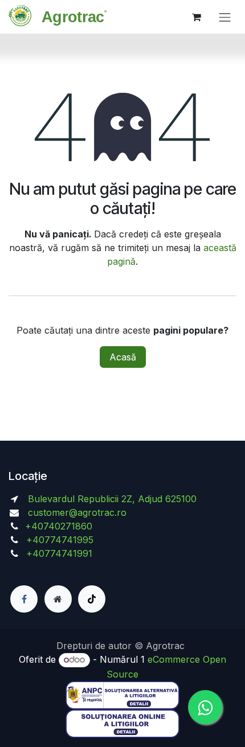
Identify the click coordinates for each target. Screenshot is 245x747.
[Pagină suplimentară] (58, 599)
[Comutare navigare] (225, 17)
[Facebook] (24, 599)
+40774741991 (59, 553)
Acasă (122, 357)
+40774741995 (58, 539)
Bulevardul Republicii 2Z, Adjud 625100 (111, 498)
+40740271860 (60, 526)
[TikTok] (91, 599)
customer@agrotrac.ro (77, 512)
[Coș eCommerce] (197, 17)
